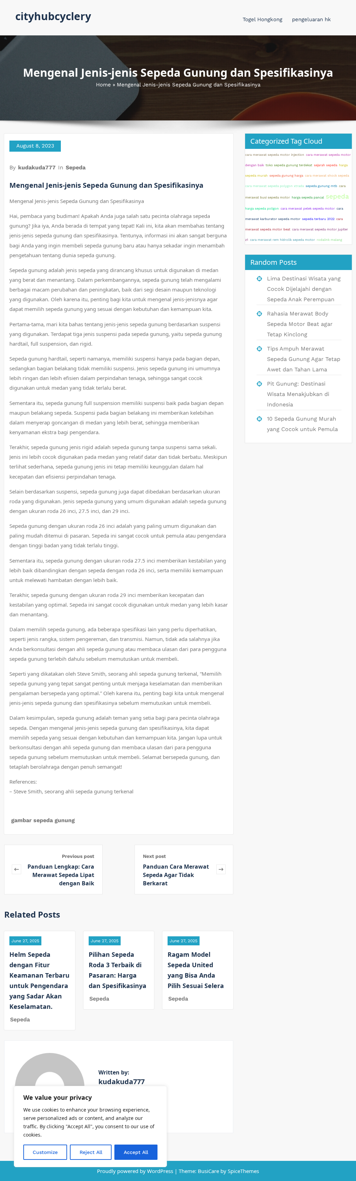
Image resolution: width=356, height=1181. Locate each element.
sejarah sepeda (325, 165)
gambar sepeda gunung (43, 820)
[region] (90, 1126)
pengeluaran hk (311, 19)
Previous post (78, 856)
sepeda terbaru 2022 (318, 219)
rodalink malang (329, 240)
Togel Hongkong (262, 19)
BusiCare (209, 1170)
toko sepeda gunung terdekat (289, 165)
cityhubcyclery (53, 16)
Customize (45, 1152)
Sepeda (76, 167)
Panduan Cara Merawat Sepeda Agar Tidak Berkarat (176, 875)
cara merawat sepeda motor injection (274, 155)
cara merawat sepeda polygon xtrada (274, 186)
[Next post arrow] (221, 869)
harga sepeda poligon (262, 208)
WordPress (160, 1170)
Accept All (136, 1152)
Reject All (91, 1152)
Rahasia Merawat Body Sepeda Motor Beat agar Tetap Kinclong (300, 324)
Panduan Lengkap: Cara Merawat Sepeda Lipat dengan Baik (60, 875)
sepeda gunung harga (286, 175)
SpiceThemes (242, 1170)
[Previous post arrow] (16, 869)
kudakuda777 (37, 167)
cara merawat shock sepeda (327, 175)
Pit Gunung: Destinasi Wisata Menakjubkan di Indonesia (298, 394)
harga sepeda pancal (308, 197)
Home (103, 85)
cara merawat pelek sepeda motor (308, 208)
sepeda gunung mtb (321, 186)
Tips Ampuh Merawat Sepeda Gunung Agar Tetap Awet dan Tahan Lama (303, 359)
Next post (154, 856)
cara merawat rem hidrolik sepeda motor (282, 240)
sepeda (337, 196)
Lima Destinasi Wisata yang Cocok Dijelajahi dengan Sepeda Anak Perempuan (304, 289)
